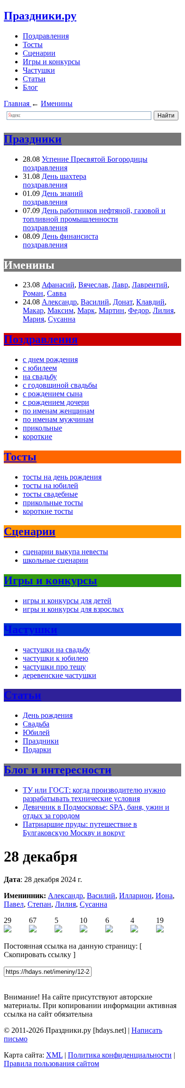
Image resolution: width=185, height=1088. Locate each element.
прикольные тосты (53, 503)
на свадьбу (40, 376)
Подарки (37, 749)
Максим (60, 310)
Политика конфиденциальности (120, 1055)
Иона (164, 896)
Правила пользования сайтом (51, 1063)
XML (54, 1055)
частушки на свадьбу (56, 650)
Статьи (34, 79)
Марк (86, 310)
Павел (14, 904)
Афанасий (58, 285)
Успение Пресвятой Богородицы (95, 159)
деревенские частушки (59, 675)
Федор (138, 310)
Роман (33, 293)
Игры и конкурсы (51, 62)
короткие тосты (48, 511)
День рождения (48, 715)
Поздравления (46, 36)
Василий (95, 302)
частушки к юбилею (55, 658)
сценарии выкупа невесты (65, 552)
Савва (56, 293)
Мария (33, 319)
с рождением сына (53, 394)
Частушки (39, 70)
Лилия (163, 310)
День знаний (62, 193)
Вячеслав (93, 285)
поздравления (45, 168)
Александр (59, 302)
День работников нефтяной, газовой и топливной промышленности (94, 214)
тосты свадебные (50, 494)
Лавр (120, 285)
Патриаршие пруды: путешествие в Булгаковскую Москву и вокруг (80, 828)
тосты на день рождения (62, 477)
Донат (122, 302)
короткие (37, 436)
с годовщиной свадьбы (60, 385)
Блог (30, 87)
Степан (39, 904)
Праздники (33, 139)
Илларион (135, 896)
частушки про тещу (54, 667)
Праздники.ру (40, 16)
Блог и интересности (57, 770)
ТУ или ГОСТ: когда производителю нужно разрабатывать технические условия (94, 794)
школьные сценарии (55, 560)
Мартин (111, 310)
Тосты (33, 44)
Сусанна (61, 319)
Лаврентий (149, 285)
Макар (33, 310)
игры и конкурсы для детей (67, 601)
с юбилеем (40, 368)
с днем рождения (50, 359)
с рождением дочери (56, 402)
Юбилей (36, 732)
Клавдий (150, 302)
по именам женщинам (58, 411)
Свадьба (36, 724)
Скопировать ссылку (37, 955)
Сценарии (39, 53)
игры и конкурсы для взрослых (73, 609)
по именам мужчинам (58, 419)
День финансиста (70, 236)
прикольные (42, 428)
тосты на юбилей (50, 485)
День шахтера (64, 176)
